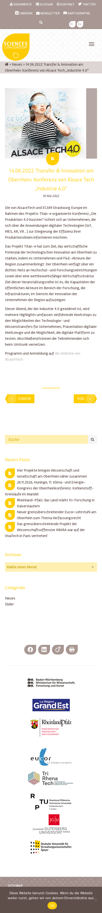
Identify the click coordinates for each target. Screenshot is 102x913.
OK (52, 906)
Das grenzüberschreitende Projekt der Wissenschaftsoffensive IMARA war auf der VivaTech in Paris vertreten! (45, 529)
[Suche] (92, 439)
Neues (10, 598)
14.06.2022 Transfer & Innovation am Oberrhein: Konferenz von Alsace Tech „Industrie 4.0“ (51, 179)
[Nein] (95, 899)
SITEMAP (15, 885)
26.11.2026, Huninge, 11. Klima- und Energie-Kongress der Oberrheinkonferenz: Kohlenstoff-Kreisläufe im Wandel (49, 488)
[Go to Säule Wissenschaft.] (7, 64)
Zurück (24, 399)
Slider (9, 604)
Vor (80, 399)
